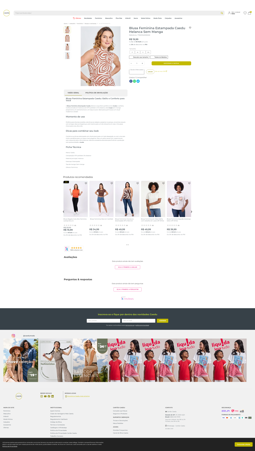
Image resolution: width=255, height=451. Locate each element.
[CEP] (138, 72)
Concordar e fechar (243, 444)
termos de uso (130, 325)
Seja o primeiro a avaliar (127, 267)
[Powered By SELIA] (226, 411)
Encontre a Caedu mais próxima (78, 396)
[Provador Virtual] (139, 57)
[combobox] (119, 13)
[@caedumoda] (20, 360)
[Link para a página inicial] (66, 23)
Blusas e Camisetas (90, 23)
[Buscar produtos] (221, 13)
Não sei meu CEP (160, 71)
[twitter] (138, 81)
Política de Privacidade (9, 446)
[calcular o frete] (150, 72)
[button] (235, 12)
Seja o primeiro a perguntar (127, 289)
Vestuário (72, 23)
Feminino (80, 23)
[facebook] (130, 81)
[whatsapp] (134, 81)
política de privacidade (142, 325)
